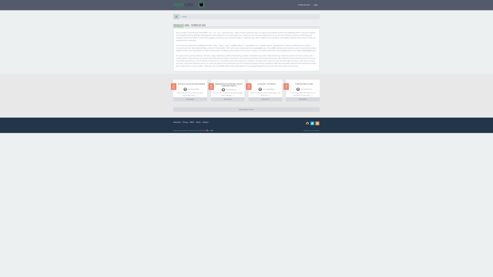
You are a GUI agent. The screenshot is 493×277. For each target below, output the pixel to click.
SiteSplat (191, 130)
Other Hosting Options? (304, 84)
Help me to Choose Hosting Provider (191, 84)
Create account (304, 5)
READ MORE (190, 99)
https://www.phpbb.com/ (306, 50)
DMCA (192, 122)
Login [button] (316, 5)
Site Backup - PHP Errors (266, 84)
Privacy (185, 122)
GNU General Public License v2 (203, 48)
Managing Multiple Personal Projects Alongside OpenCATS (229, 85)
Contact (205, 122)
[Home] (176, 16)
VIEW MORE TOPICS (246, 109)
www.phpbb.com (260, 48)
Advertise (177, 122)
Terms (198, 122)
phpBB (183, 130)
